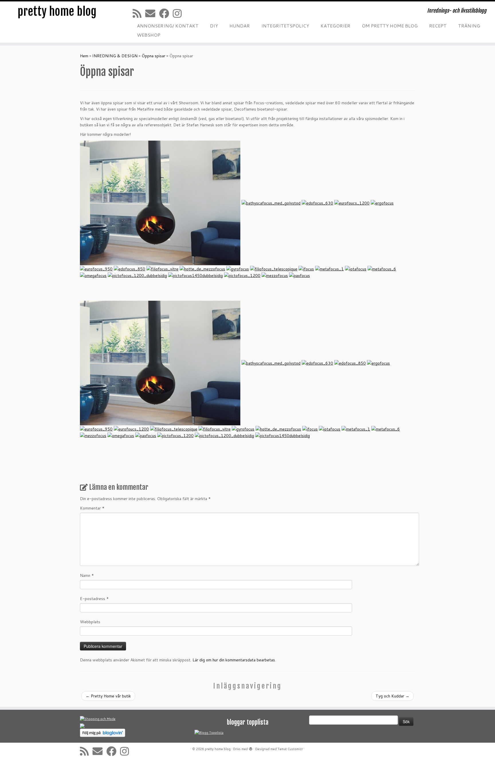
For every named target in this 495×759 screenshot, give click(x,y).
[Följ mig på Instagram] (179, 13)
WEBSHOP (148, 35)
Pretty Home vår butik (108, 696)
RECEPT (438, 25)
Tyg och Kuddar (392, 696)
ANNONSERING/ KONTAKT (168, 25)
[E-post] (152, 13)
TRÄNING (469, 25)
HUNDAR (239, 25)
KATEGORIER (335, 25)
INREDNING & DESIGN (115, 56)
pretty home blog (57, 11)
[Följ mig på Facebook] (166, 13)
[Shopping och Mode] (97, 719)
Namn (87, 575)
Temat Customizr (290, 749)
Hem (84, 56)
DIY (214, 25)
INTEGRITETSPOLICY (285, 25)
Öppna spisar (153, 56)
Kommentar (92, 508)
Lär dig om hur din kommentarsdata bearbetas (233, 660)
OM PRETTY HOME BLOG (390, 25)
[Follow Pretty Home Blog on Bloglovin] (102, 732)
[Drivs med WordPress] (251, 748)
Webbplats (90, 622)
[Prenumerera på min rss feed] (139, 13)
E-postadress (94, 598)
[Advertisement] (184, 461)
